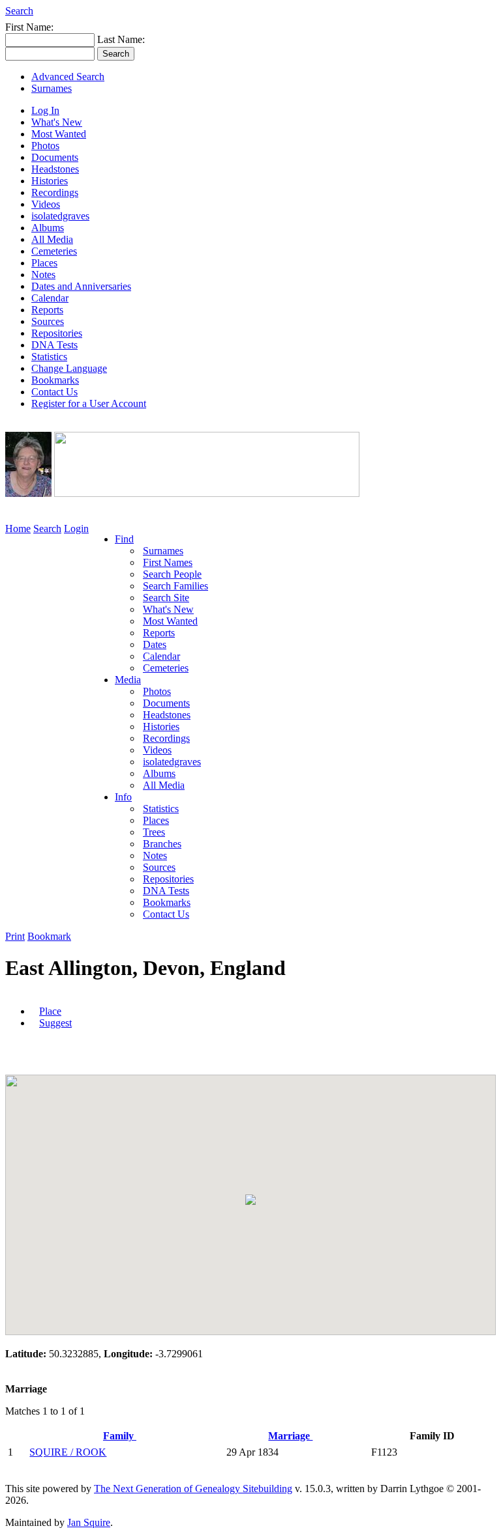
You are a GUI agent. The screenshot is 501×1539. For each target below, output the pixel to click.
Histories (49, 180)
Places (44, 262)
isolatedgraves (60, 215)
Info (123, 796)
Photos (45, 145)
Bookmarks (55, 380)
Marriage (290, 1435)
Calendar (49, 298)
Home (18, 528)
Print (15, 936)
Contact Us (54, 391)
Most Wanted (58, 133)
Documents (54, 157)
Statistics (49, 356)
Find (124, 538)
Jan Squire (88, 1522)
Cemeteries (54, 251)
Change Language (69, 368)
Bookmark (49, 936)
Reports (47, 309)
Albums (47, 227)
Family (119, 1435)
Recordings (54, 192)
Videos (45, 204)
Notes (43, 274)
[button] (250, 1199)
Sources (47, 321)
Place (50, 1011)
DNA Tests (54, 344)
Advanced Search (67, 76)
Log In (45, 110)
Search (19, 10)
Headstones (55, 169)
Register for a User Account (88, 403)
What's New (56, 122)
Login (76, 528)
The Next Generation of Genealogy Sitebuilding (193, 1488)
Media (128, 679)
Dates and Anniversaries (81, 286)
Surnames (51, 88)
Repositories (56, 333)
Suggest (55, 1022)
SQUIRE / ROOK (67, 1452)
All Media (52, 239)
